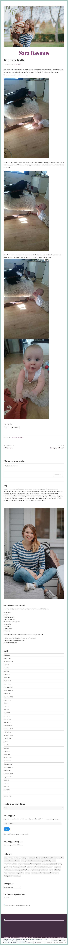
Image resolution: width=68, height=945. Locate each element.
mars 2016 (7, 754)
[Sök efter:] (34, 807)
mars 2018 (7, 677)
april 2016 (7, 751)
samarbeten (11, 873)
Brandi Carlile (59, 858)
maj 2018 (6, 671)
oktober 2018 (7, 658)
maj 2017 (6, 709)
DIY (46, 861)
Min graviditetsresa (42, 870)
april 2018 (7, 674)
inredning (16, 867)
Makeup (12, 870)
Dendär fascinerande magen (36, 861)
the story (55, 873)
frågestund (38, 864)
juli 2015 (6, 780)
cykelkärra (17, 861)
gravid (6, 867)
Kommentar (58, 474)
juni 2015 (6, 783)
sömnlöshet (34, 873)
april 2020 (7, 655)
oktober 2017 (7, 693)
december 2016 (8, 725)
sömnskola (42, 873)
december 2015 (8, 764)
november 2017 (8, 690)
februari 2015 (8, 796)
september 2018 (8, 661)
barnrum (38, 858)
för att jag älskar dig (56, 864)
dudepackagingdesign (10, 864)
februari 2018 (7, 681)
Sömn (22, 873)
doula (53, 861)
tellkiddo (49, 873)
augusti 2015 (7, 777)
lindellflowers (49, 867)
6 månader (15, 858)
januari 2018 (7, 684)
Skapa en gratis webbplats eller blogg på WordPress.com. (20, 937)
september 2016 (8, 735)
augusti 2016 (7, 738)
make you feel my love (22, 870)
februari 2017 (7, 719)
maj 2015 (6, 786)
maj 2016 (6, 748)
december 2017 (8, 687)
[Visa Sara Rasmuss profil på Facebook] (4, 897)
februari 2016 (7, 757)
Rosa (5, 873)
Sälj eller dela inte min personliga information (50, 937)
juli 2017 (6, 703)
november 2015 (8, 767)
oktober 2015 (7, 770)
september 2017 (8, 697)
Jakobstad (23, 867)
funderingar (45, 864)
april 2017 (7, 713)
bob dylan (51, 858)
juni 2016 (6, 745)
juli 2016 (6, 741)
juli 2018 (6, 665)
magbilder (57, 867)
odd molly (57, 870)
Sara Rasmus (34, 52)
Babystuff (32, 858)
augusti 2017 (7, 700)
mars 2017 (7, 716)
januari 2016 (7, 761)
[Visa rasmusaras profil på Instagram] (6, 897)
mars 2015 (7, 793)
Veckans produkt (15, 876)
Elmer (20, 864)
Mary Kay (32, 870)
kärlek (41, 867)
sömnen (27, 873)
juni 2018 (6, 668)
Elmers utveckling (28, 864)
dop (50, 861)
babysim (26, 858)
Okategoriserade (17, 437)
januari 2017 (7, 722)
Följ (7, 829)
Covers (11, 861)
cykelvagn (24, 861)
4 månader (7, 858)
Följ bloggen (9, 815)
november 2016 (8, 729)
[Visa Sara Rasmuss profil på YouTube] (8, 897)
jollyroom (30, 867)
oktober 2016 (7, 732)
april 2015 (7, 790)
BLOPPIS (45, 858)
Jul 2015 (36, 867)
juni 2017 (6, 706)
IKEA (10, 867)
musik (51, 870)
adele (20, 858)
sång (17, 873)
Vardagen (7, 876)
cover (5, 861)
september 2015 (8, 774)
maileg (6, 870)
